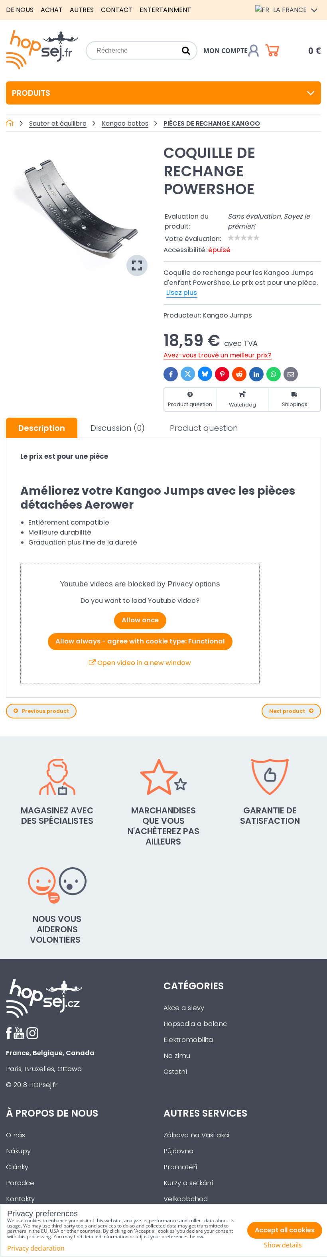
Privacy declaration (36, 1248)
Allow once (140, 620)
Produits (31, 93)
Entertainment (165, 9)
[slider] (244, 238)
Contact (116, 9)
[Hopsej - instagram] (32, 1037)
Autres (82, 9)
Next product (287, 711)
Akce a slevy (184, 1007)
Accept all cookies (285, 1230)
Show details (283, 1245)
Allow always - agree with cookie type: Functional (140, 641)
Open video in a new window (143, 662)
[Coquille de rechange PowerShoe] (77, 211)
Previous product (45, 711)
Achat (52, 9)
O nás (15, 1135)
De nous (19, 9)
